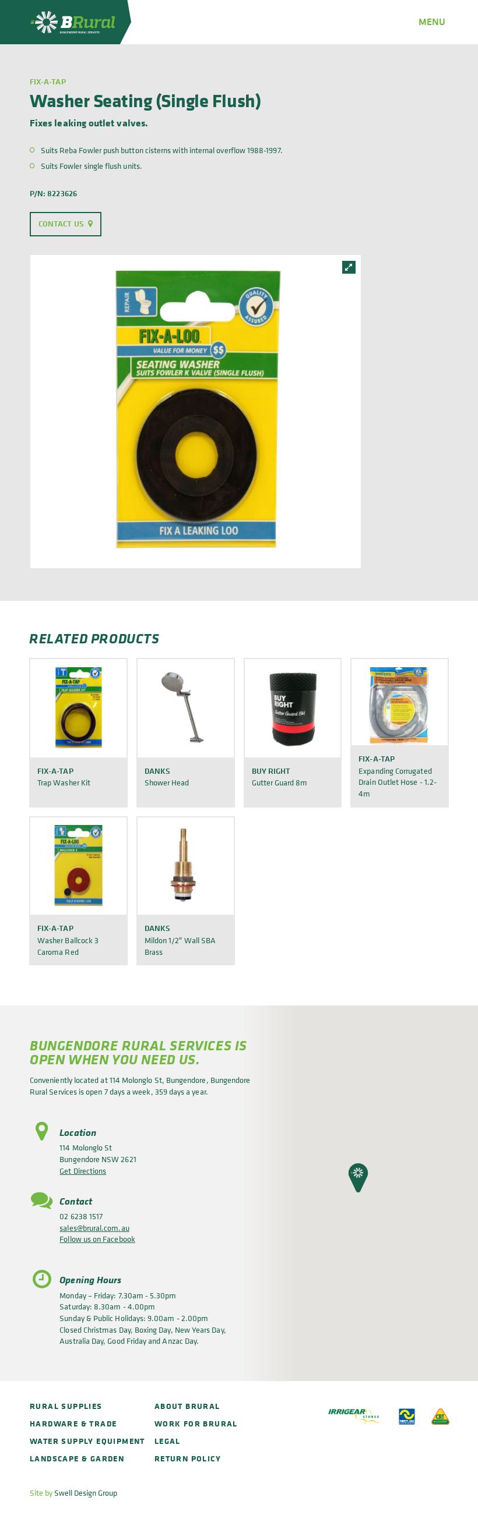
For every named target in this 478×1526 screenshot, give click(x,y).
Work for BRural (196, 1423)
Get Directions (82, 1170)
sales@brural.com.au (94, 1227)
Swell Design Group (85, 1492)
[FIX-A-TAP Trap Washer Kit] (78, 707)
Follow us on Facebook (97, 1238)
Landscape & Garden (77, 1458)
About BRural (187, 1405)
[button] (358, 1178)
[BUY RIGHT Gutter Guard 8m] (293, 707)
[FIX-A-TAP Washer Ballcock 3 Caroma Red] (78, 866)
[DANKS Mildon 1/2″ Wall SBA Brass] (185, 866)
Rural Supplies (66, 1405)
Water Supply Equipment (87, 1440)
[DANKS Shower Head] (185, 707)
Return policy (187, 1458)
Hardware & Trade (73, 1423)
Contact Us (61, 223)
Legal (167, 1440)
